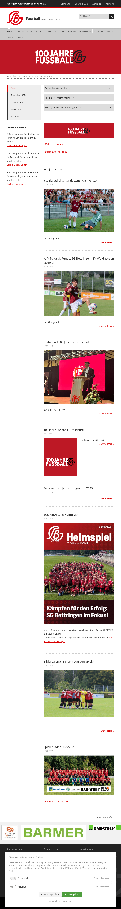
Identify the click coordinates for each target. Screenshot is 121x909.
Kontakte (110, 3)
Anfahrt (110, 31)
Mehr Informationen (55, 144)
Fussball (33, 18)
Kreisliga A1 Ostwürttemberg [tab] (59, 97)
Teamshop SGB (18, 95)
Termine (15, 116)
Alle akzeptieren (72, 894)
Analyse (22, 886)
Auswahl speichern (50, 894)
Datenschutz (54, 901)
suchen (111, 16)
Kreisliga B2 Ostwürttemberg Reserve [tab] (63, 107)
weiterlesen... (107, 242)
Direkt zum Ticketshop (56, 151)
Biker (62, 31)
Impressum (67, 901)
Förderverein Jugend (15, 37)
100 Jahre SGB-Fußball (24, 31)
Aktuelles (96, 3)
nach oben (102, 817)
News (9, 31)
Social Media (17, 102)
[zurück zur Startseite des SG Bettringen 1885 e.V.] (27, 4)
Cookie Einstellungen (17, 145)
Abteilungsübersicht (51, 19)
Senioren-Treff (85, 31)
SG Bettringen (24, 76)
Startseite (65, 3)
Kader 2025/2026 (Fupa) (56, 801)
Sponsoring (98, 31)
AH (56, 31)
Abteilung (72, 31)
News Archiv (17, 109)
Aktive (38, 31)
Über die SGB (81, 3)
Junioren (48, 31)
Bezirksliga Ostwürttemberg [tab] (59, 88)
